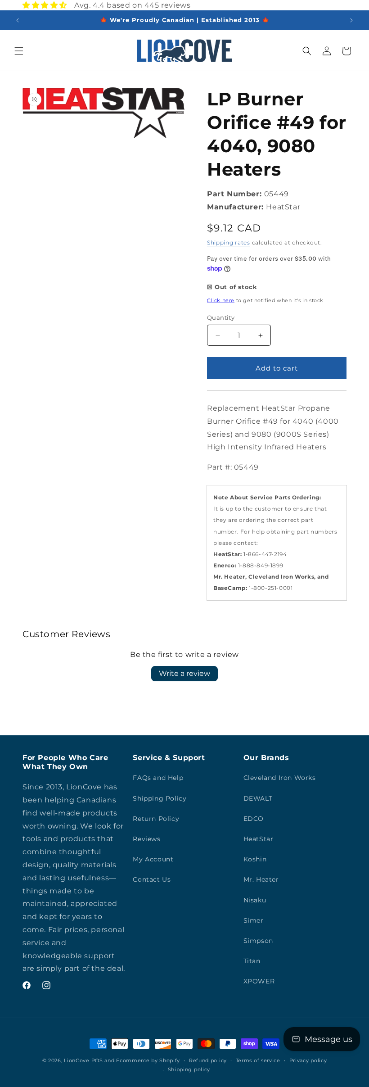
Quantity (220, 317)
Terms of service (258, 1060)
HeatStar (258, 839)
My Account (153, 859)
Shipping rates (228, 242)
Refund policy (208, 1060)
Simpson (258, 941)
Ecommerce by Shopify (148, 1060)
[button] (19, 51)
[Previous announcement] (17, 20)
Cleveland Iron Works (279, 778)
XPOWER (259, 981)
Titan (252, 961)
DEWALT (258, 798)
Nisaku (254, 900)
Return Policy (156, 819)
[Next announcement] (351, 20)
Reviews (146, 839)
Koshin (255, 859)
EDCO (253, 819)
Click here (220, 300)
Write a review (184, 673)
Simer (253, 920)
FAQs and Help (158, 778)
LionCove (77, 1060)
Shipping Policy (159, 798)
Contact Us (152, 879)
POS (97, 1060)
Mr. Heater (261, 879)
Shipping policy (189, 1069)
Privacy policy (308, 1060)
